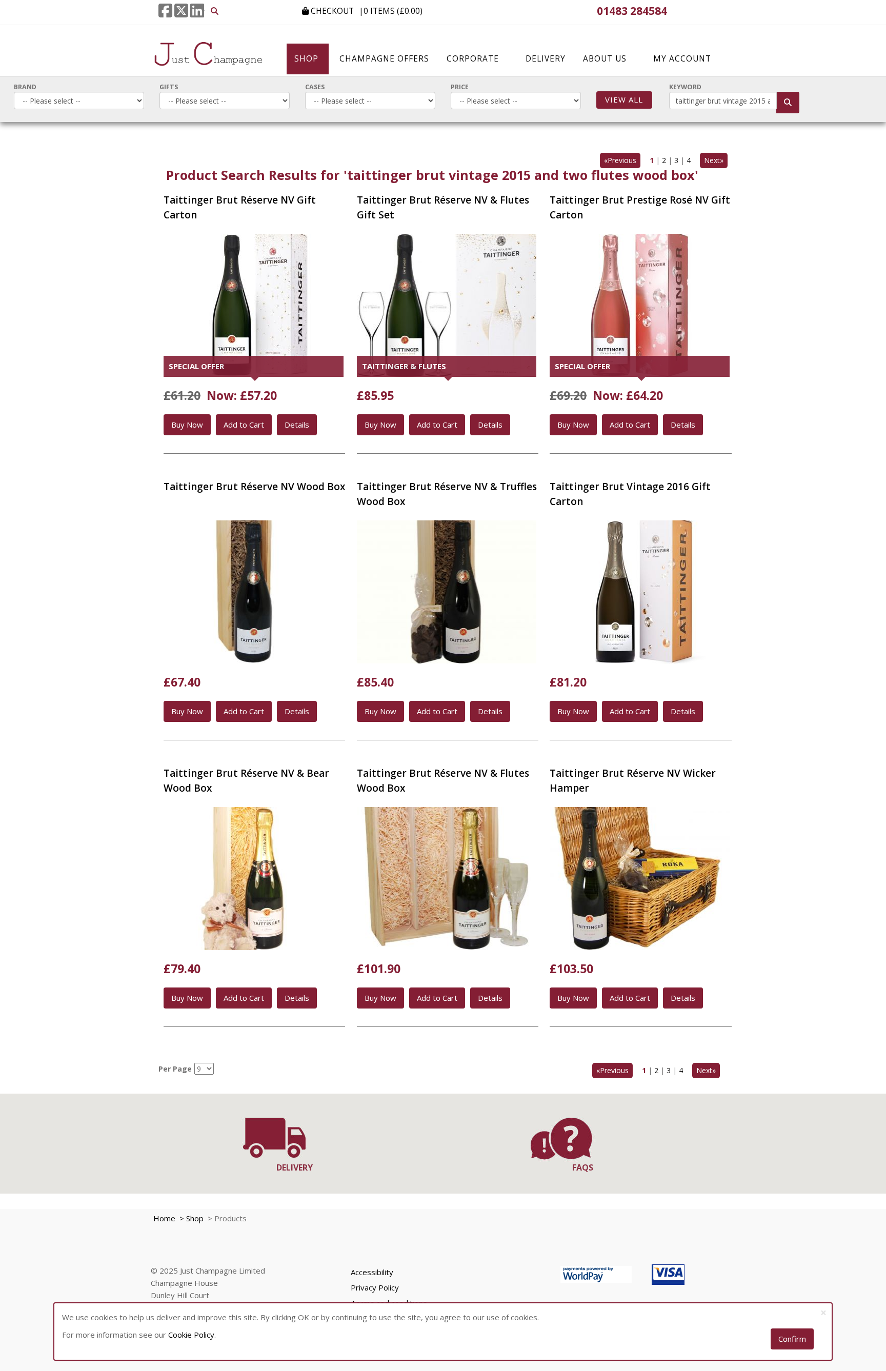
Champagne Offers (384, 58)
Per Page (175, 1069)
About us (605, 58)
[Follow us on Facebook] (165, 10)
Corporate (473, 58)
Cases (315, 87)
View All (624, 99)
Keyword (685, 87)
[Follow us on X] (181, 10)
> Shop (190, 1218)
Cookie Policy (191, 1334)
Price (460, 87)
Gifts (168, 87)
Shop (307, 58)
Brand (25, 87)
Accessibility (372, 1272)
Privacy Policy (375, 1287)
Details (297, 424)
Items (393, 11)
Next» (713, 160)
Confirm (792, 1339)
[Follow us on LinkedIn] (197, 10)
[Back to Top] (874, 1228)
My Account (682, 58)
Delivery (546, 58)
